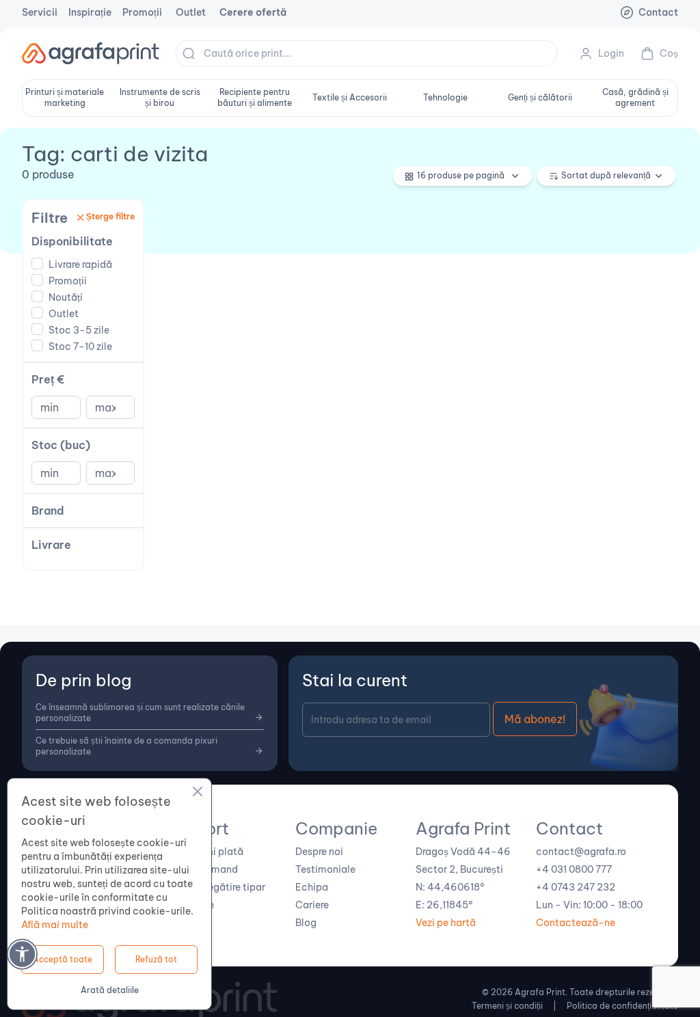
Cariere (312, 905)
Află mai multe (54, 925)
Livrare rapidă (80, 264)
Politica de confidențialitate (622, 1006)
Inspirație (89, 12)
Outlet (191, 12)
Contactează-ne (575, 923)
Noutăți (66, 297)
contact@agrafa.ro (581, 851)
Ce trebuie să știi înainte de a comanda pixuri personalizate (126, 746)
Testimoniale (325, 869)
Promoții (142, 12)
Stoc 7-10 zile (80, 346)
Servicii (39, 12)
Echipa (311, 887)
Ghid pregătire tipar (220, 887)
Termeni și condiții (507, 1006)
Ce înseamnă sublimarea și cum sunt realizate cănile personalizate (140, 712)
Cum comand (206, 869)
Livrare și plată (209, 851)
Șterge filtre (110, 216)
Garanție (194, 905)
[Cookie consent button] (197, 793)
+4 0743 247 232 (575, 887)
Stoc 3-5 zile (79, 330)
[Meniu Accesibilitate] (22, 954)
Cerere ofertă (252, 12)
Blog (306, 923)
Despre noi (319, 851)
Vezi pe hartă (446, 923)
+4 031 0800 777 (574, 869)
